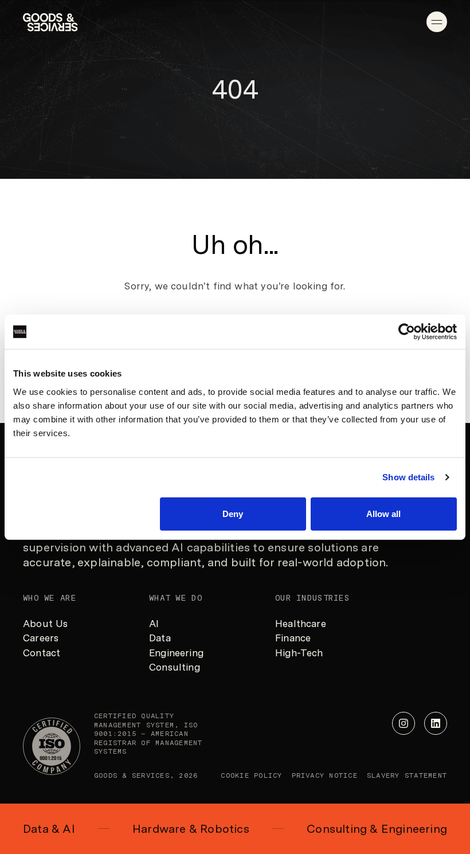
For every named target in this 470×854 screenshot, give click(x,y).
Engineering (176, 653)
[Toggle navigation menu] (436, 21)
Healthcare (300, 623)
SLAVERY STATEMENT (407, 775)
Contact (41, 653)
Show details (408, 477)
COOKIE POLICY (251, 775)
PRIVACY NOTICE (325, 775)
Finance (293, 638)
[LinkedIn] (435, 723)
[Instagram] (403, 723)
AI (154, 623)
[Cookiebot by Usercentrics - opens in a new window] (407, 331)
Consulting (174, 667)
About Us (45, 623)
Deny (232, 513)
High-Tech (299, 653)
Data (160, 638)
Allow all (383, 513)
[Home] (50, 22)
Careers (40, 638)
